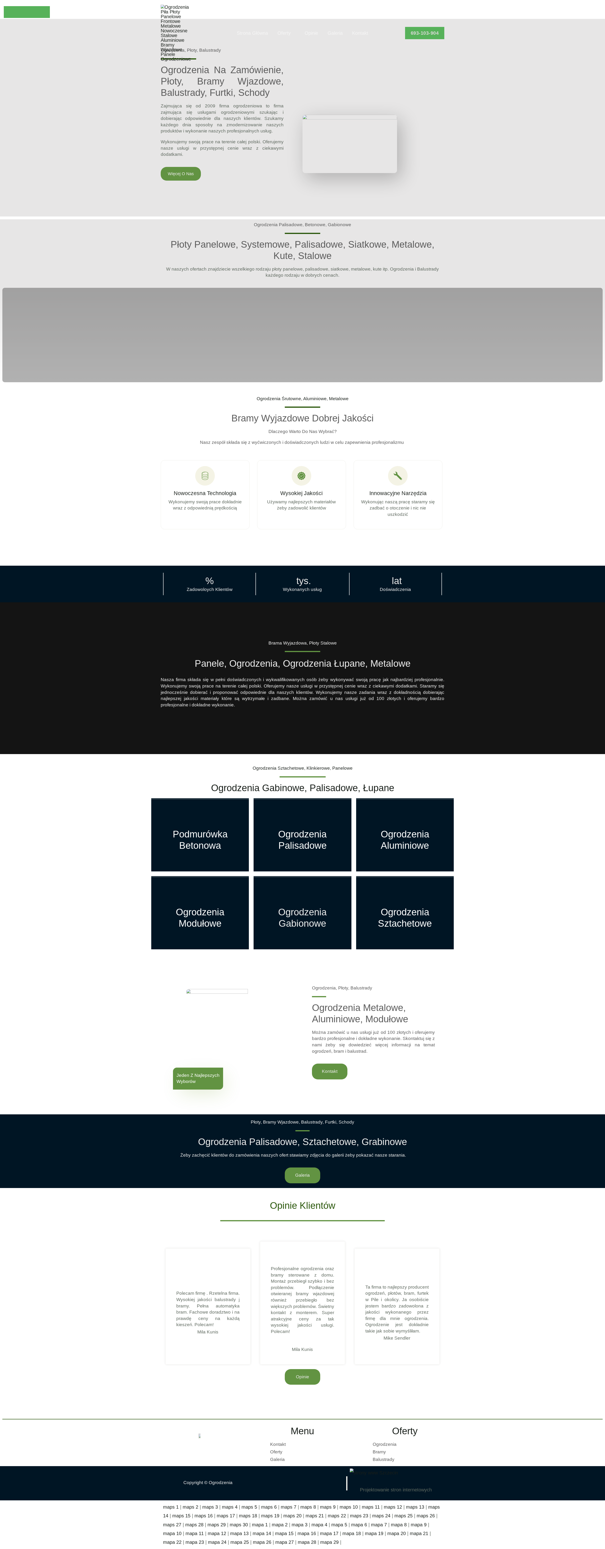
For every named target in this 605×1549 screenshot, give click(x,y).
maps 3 (210, 1507)
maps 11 (371, 1507)
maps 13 (415, 1507)
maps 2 (190, 1507)
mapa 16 (307, 1533)
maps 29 (216, 1524)
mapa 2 (280, 1524)
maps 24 (381, 1515)
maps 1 (171, 1507)
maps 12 (393, 1507)
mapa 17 (329, 1533)
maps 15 (181, 1515)
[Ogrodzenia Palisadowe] (302, 834)
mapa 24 (217, 1542)
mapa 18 (351, 1533)
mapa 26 (262, 1542)
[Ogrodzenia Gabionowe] (302, 912)
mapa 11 (195, 1533)
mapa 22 (172, 1542)
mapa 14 (262, 1533)
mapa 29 (329, 1542)
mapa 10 (172, 1533)
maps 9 (328, 1507)
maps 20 (292, 1515)
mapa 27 (284, 1542)
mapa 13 (239, 1533)
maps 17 (226, 1515)
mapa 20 (396, 1533)
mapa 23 (195, 1542)
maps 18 (248, 1515)
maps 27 (172, 1524)
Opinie (311, 33)
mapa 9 (419, 1524)
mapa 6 (359, 1524)
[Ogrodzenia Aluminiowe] (405, 834)
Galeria (335, 33)
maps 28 (194, 1524)
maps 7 (288, 1507)
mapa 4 (319, 1524)
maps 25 (403, 1515)
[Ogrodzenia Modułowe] (200, 912)
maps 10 (349, 1507)
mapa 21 (419, 1533)
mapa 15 (284, 1533)
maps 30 (239, 1524)
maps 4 (230, 1507)
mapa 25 (239, 1542)
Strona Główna (252, 33)
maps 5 (249, 1507)
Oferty (284, 33)
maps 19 (270, 1515)
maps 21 (315, 1515)
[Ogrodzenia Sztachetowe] (405, 912)
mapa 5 (339, 1524)
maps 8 (308, 1507)
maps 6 (269, 1507)
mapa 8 (399, 1524)
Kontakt (360, 33)
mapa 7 (379, 1524)
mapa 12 (217, 1533)
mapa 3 (299, 1524)
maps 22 (337, 1515)
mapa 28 (307, 1542)
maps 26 (426, 1515)
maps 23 (359, 1515)
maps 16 (203, 1515)
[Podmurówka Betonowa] (200, 834)
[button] (425, 33)
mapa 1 (260, 1524)
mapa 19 (374, 1533)
